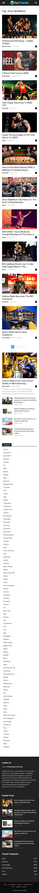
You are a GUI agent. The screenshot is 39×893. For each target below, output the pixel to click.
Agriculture (7, 456)
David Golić (5, 108)
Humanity (6, 595)
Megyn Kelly (7, 646)
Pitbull (5, 677)
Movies (5, 652)
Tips (4, 728)
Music (5, 658)
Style (5, 712)
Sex (4, 693)
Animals (6, 462)
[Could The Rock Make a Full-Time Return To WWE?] (19, 122)
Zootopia (6, 747)
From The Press (8, 551)
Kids (4, 614)
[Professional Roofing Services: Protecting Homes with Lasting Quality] (7, 431)
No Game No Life (9, 668)
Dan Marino (7, 516)
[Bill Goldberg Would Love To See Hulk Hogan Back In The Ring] (19, 251)
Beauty (5, 472)
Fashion (6, 541)
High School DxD (9, 573)
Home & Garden (8, 585)
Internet (6, 604)
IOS (4, 608)
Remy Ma (6, 687)
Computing (7, 503)
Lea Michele (7, 623)
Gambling (6, 557)
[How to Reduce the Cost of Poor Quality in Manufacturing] (19, 365)
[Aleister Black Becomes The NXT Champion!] (19, 284)
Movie (5, 649)
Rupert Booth (6, 386)
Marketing (6, 636)
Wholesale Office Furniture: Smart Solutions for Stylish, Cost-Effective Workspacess (25, 400)
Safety (5, 690)
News (5, 665)
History (5, 576)
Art (4, 465)
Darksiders (7, 519)
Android (6, 459)
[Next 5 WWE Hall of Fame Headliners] (19, 318)
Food (5, 547)
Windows (6, 740)
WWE (5, 744)
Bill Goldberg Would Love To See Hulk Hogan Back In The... (17, 265)
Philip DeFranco (8, 674)
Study (5, 709)
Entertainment (8, 535)
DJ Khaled (6, 522)
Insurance (6, 601)
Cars (4, 491)
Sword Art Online (9, 715)
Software (6, 699)
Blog (4, 478)
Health (5, 570)
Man (4, 633)
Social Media (7, 696)
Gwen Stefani (8, 566)
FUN (4, 554)
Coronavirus (7, 506)
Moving (5, 655)
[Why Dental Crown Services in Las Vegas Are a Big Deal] (7, 421)
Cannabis (6, 487)
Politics (5, 680)
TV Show (6, 734)
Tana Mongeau (8, 718)
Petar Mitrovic (6, 76)
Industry (6, 598)
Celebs (5, 500)
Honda (5, 589)
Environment (7, 538)
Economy (6, 525)
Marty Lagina (7, 642)
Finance (6, 544)
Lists (4, 630)
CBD (4, 497)
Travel (5, 731)
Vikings (5, 737)
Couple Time (7, 510)
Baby (5, 468)
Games (5, 560)
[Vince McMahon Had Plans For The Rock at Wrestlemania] (19, 187)
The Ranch (7, 725)
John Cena (6, 611)
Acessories (7, 453)
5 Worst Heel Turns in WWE (15, 73)
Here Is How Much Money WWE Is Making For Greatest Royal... (18, 168)
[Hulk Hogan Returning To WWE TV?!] (19, 90)
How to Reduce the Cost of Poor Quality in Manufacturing (17, 382)
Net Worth (7, 661)
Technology (7, 721)
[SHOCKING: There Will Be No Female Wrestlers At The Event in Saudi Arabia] (19, 219)
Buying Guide (8, 484)
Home (4, 8)
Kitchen (6, 617)
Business (6, 481)
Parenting (6, 671)
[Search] (36, 3)
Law (4, 620)
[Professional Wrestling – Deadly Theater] (19, 26)
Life (4, 627)
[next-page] (25, 347)
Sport (5, 706)
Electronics (7, 532)
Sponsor (6, 702)
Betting (5, 475)
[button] (3, 3)
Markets (6, 639)
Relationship (7, 684)
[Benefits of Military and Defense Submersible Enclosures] (7, 411)
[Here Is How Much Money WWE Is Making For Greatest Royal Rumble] (19, 155)
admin (4, 140)
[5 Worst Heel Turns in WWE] (19, 61)
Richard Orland (6, 46)
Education (6, 528)
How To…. (6, 592)
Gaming (6, 563)
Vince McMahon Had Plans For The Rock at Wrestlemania (19, 201)
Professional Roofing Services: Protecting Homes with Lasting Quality (24, 431)
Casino (5, 494)
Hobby (5, 579)
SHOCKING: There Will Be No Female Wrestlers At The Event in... (19, 233)
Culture (6, 513)
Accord (5, 449)
